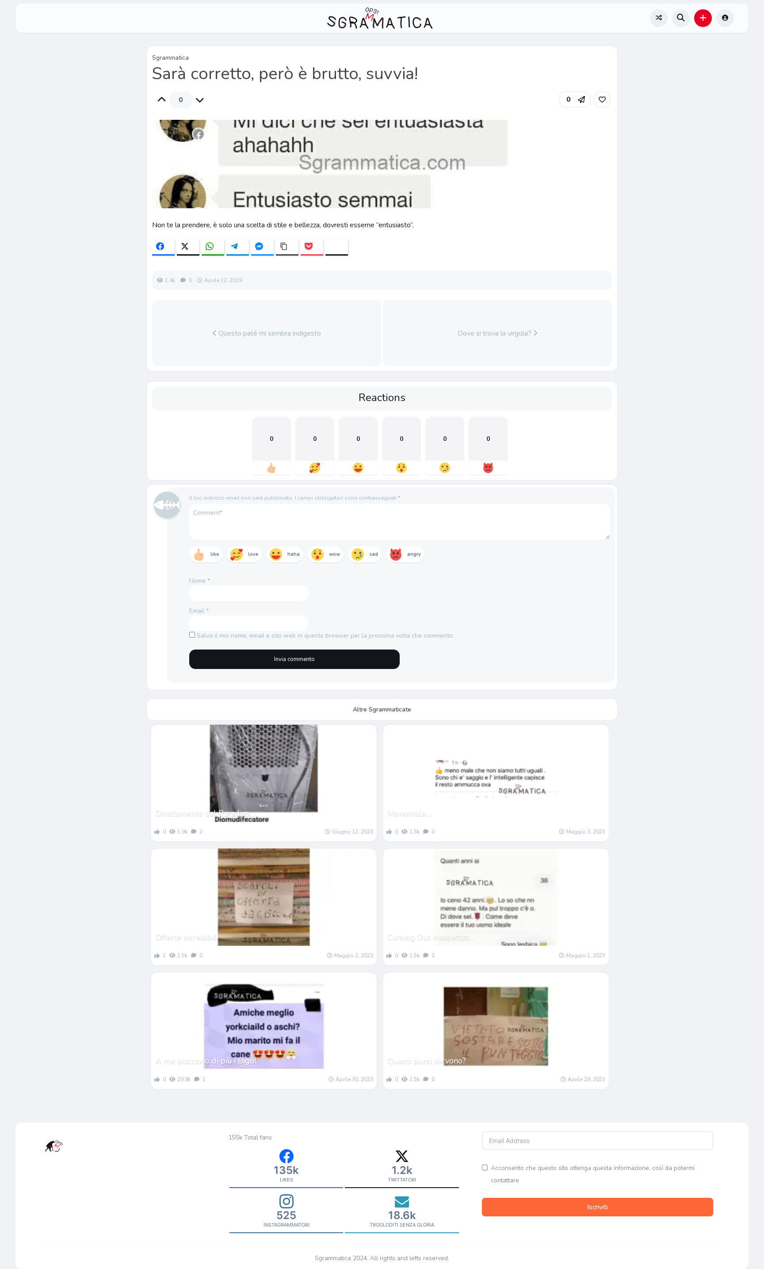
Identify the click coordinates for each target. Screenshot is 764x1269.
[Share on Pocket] (312, 247)
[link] (602, 99)
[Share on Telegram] (237, 247)
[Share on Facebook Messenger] (262, 247)
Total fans (258, 1137)
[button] (703, 18)
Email (199, 611)
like (214, 554)
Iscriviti (597, 1207)
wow (334, 554)
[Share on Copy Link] (287, 247)
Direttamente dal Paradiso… (204, 813)
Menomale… (409, 813)
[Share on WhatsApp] (213, 247)
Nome (199, 581)
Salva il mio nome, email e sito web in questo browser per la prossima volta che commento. (325, 635)
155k (235, 1137)
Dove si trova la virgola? (495, 333)
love (253, 554)
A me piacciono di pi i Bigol (206, 1060)
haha (293, 554)
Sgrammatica (170, 58)
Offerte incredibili (186, 937)
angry (414, 554)
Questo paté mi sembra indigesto (269, 333)
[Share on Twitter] (188, 247)
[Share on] (336, 247)
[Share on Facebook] (163, 247)
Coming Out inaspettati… (430, 937)
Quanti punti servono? (426, 1060)
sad (373, 554)
